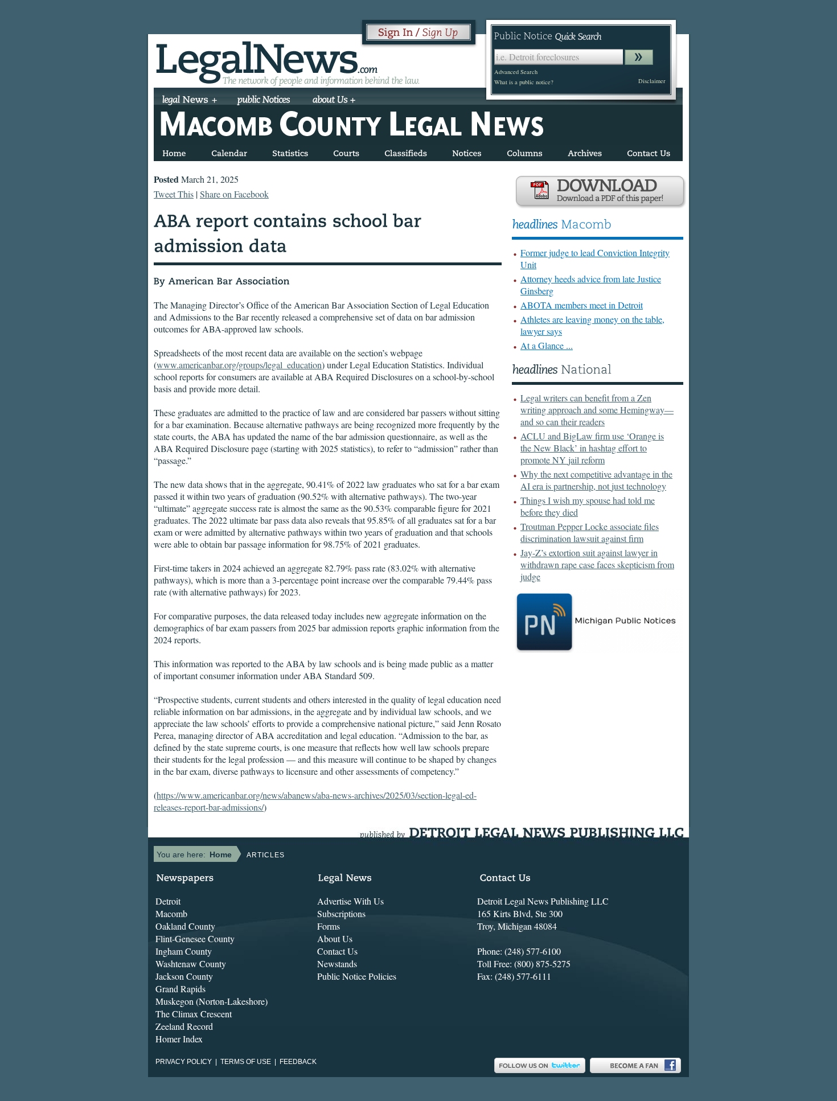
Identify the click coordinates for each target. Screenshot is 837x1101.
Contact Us (337, 951)
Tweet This (174, 194)
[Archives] (585, 151)
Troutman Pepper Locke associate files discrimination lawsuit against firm (589, 532)
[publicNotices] (264, 100)
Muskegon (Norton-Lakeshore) (211, 1001)
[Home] (174, 151)
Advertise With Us (350, 901)
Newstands (337, 963)
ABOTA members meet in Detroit (581, 305)
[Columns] (525, 151)
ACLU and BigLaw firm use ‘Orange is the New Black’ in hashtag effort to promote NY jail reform (592, 448)
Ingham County (183, 951)
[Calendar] (229, 151)
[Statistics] (290, 151)
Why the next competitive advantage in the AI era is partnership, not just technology (596, 480)
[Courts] (346, 151)
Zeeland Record (184, 1026)
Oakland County (185, 926)
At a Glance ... (546, 345)
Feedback (298, 1062)
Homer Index (179, 1039)
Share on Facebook (234, 194)
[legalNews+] (189, 100)
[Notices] (467, 151)
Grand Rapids (180, 989)
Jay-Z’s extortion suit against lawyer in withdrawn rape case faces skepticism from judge (597, 564)
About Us (334, 938)
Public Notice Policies (356, 976)
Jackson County (184, 976)
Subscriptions (341, 913)
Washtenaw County (190, 963)
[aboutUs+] (333, 100)
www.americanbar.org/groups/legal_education (239, 365)
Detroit (167, 901)
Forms (328, 926)
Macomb (171, 913)
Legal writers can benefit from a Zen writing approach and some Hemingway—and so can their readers (597, 410)
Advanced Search (516, 72)
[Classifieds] (405, 151)
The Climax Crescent (193, 1014)
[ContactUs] (648, 151)
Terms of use (245, 1062)
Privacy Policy (183, 1062)
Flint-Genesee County (195, 938)
